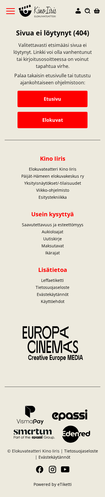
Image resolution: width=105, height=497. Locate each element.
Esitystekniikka (52, 197)
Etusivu (52, 99)
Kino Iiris (52, 158)
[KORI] (96, 11)
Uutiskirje (52, 238)
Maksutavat (52, 246)
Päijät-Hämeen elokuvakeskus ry (52, 176)
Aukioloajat (52, 231)
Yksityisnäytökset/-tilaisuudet (52, 183)
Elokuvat (52, 120)
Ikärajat (52, 253)
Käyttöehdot (52, 301)
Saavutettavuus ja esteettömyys (52, 224)
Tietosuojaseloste (52, 287)
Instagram (52, 469)
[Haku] (87, 11)
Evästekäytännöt (53, 294)
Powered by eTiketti (53, 484)
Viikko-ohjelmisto (52, 190)
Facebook (39, 469)
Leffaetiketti (52, 280)
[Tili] (78, 11)
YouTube (65, 469)
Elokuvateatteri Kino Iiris (52, 169)
